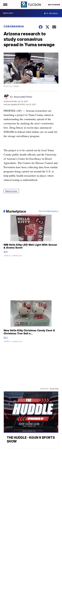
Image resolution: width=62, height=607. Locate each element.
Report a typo (11, 191)
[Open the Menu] (5, 4)
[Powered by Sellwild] (54, 389)
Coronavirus (14, 26)
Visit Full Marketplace (48, 211)
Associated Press (23, 96)
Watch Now (53, 5)
